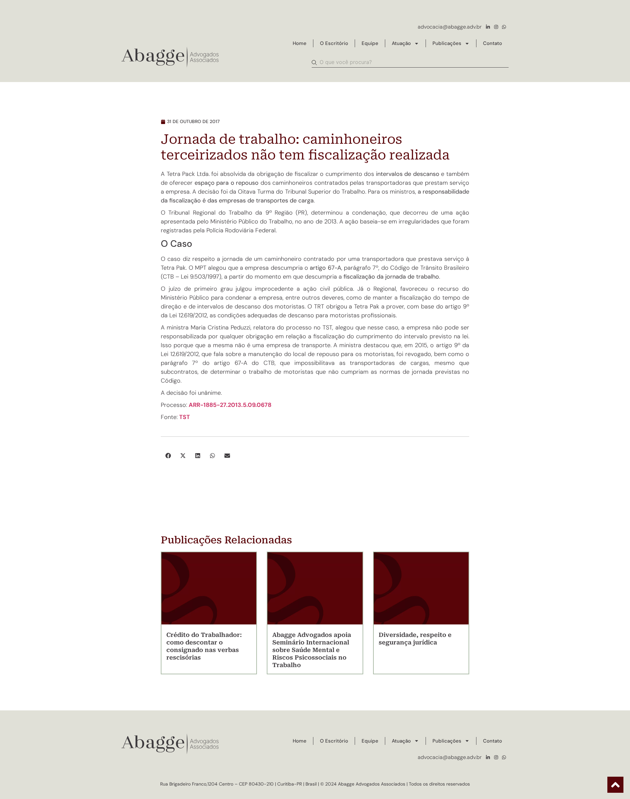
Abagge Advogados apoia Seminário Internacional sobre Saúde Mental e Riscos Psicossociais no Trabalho (311, 649)
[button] (168, 455)
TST (184, 417)
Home (299, 43)
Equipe (370, 43)
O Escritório (334, 43)
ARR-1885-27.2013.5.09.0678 (230, 405)
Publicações (446, 43)
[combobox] (410, 62)
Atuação (401, 43)
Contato (492, 43)
